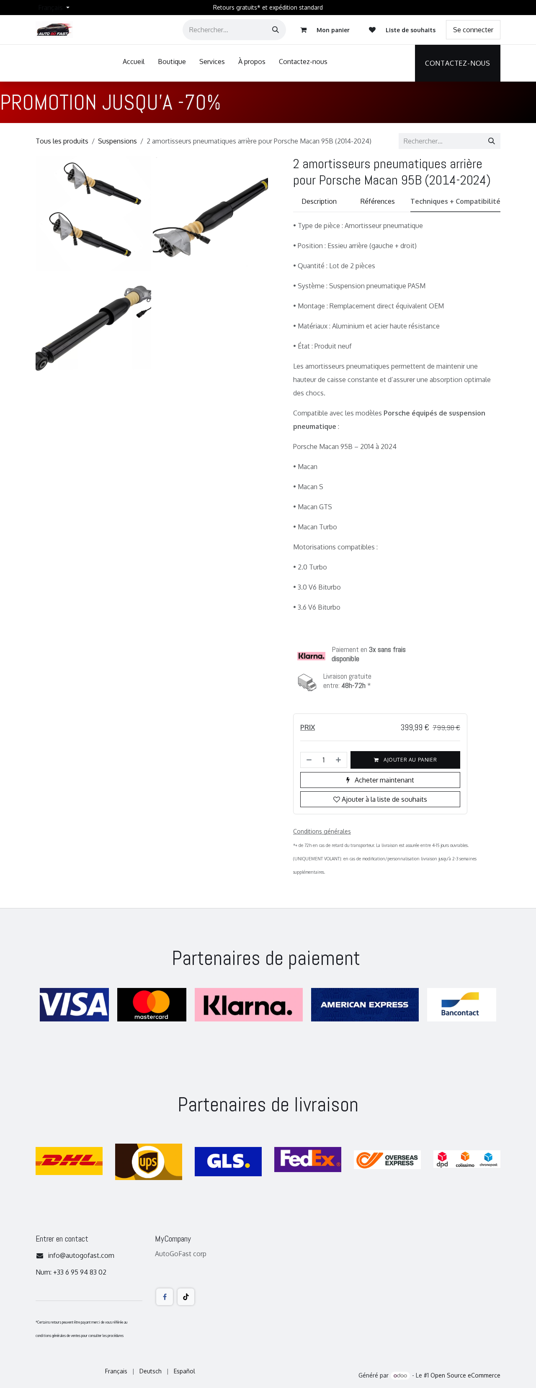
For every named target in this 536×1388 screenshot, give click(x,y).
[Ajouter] (339, 759)
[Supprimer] (308, 759)
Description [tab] (319, 201)
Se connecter (473, 30)
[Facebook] (164, 1296)
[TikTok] (186, 1296)
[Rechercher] (275, 29)
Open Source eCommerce (465, 1375)
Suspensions (117, 141)
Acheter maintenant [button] (383, 780)
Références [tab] (378, 201)
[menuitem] (133, 63)
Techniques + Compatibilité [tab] (455, 201)
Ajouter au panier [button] (409, 760)
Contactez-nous (457, 63)
